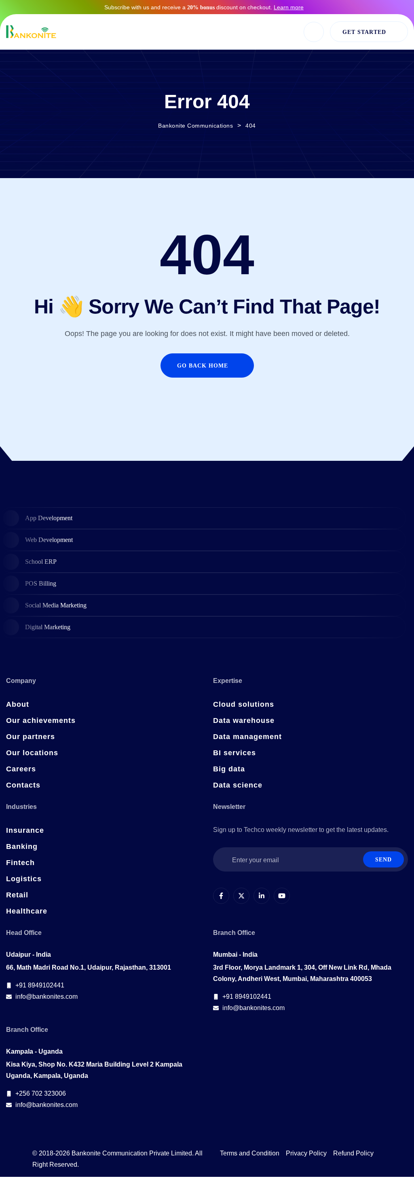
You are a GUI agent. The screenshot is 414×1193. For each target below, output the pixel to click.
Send (383, 860)
